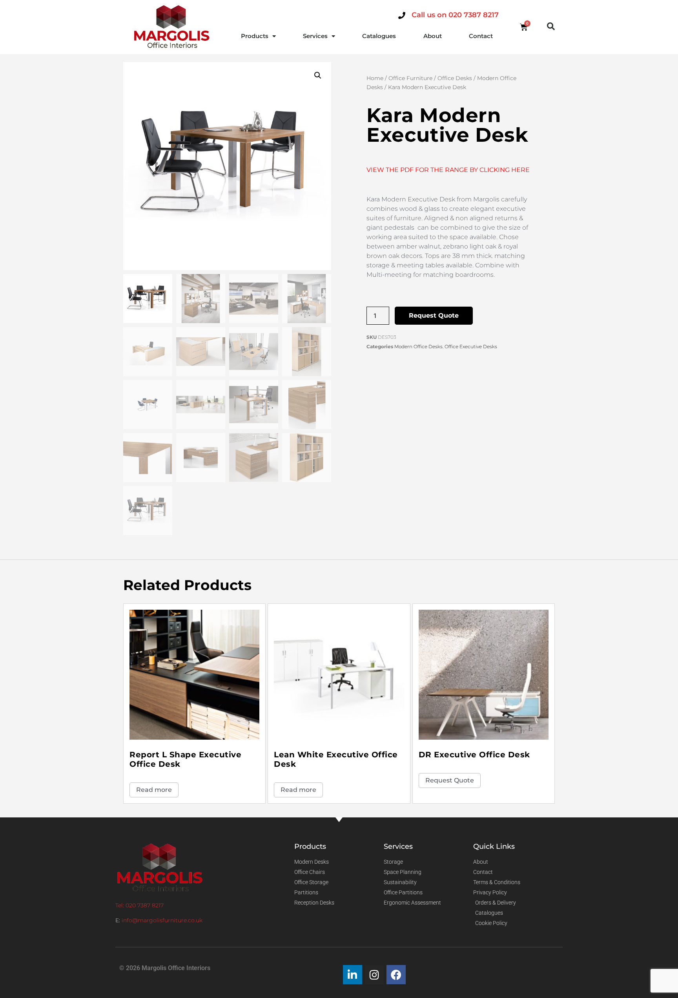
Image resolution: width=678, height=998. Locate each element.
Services (315, 36)
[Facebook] (396, 974)
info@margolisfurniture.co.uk (162, 920)
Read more (154, 789)
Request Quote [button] (449, 780)
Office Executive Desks (471, 346)
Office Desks (454, 78)
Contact (481, 36)
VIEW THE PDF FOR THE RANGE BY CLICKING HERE (448, 170)
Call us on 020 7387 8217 (455, 15)
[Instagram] (374, 974)
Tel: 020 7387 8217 (139, 905)
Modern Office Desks (418, 346)
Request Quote (434, 315)
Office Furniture (410, 78)
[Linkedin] (352, 974)
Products (254, 36)
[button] (551, 26)
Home (374, 78)
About (432, 36)
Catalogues (379, 36)
